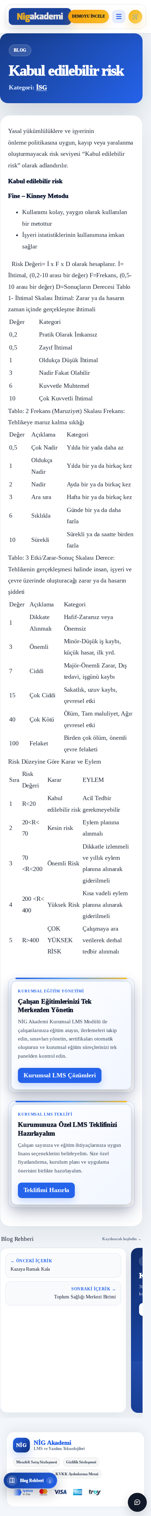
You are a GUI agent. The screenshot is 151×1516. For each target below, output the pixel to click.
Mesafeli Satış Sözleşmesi (36, 1462)
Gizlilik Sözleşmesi (81, 1462)
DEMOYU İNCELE (88, 16)
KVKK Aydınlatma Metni (76, 1474)
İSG (41, 87)
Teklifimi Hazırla (46, 1189)
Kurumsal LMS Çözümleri (60, 1075)
